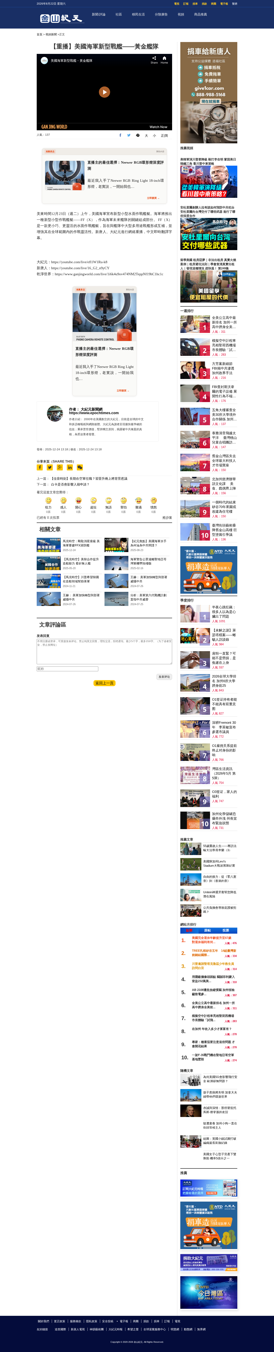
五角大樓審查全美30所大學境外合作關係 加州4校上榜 (224, 415)
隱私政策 (91, 1321)
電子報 (224, 3)
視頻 (181, 14)
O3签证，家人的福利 (224, 794)
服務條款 (75, 1321)
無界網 (201, 1329)
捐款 (204, 3)
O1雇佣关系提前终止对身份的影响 (224, 750)
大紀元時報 (116, 1329)
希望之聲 (133, 1329)
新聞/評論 (99, 14)
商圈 (213, 3)
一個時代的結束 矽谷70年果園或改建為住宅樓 (224, 506)
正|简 (164, 135)
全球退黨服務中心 (154, 1329)
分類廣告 (161, 14)
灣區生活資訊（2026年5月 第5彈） (224, 773)
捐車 (195, 3)
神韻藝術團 (97, 1329)
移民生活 (138, 14)
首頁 (39, 34)
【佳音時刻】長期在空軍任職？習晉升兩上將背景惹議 (88, 478)
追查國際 (60, 1329)
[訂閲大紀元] (208, 1195)
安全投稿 (107, 1321)
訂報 (186, 3)
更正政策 (59, 1321)
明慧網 (175, 1329)
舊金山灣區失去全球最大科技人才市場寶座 (224, 460)
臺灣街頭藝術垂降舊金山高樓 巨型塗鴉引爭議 (224, 530)
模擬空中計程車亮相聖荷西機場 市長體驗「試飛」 (224, 345)
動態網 (188, 1329)
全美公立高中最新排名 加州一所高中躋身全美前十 (224, 322)
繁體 (234, 3)
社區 (119, 14)
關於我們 (43, 1321)
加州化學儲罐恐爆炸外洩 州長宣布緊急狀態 (224, 818)
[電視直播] (208, 1307)
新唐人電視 (78, 1329)
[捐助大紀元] (208, 1270)
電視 (176, 3)
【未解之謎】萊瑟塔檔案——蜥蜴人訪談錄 (224, 635)
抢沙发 (167, 517)
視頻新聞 (51, 34)
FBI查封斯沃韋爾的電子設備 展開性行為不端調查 (224, 391)
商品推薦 (200, 14)
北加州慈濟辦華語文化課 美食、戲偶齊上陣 (224, 483)
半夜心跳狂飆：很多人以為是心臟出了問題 (224, 611)
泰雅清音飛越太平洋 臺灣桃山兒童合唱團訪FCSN (224, 438)
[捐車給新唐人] (208, 142)
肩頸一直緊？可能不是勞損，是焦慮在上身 (224, 658)
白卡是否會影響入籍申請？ (70, 484)
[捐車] (208, 592)
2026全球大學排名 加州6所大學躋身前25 (224, 681)
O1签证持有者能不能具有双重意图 (224, 704)
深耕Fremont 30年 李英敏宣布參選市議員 (224, 727)
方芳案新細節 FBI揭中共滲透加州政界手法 (223, 368)
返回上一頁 (104, 683)
